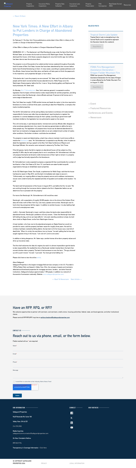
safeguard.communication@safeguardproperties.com (30, 433)
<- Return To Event (19, 16)
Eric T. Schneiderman (28, 90)
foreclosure (24, 140)
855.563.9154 (17, 443)
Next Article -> (76, 279)
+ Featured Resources (99, 108)
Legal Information (76, 463)
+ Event (92, 103)
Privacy (44, 463)
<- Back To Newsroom (60, 279)
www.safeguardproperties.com (53, 274)
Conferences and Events (100, 112)
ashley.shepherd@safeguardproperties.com (55, 317)
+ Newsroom (94, 117)
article (39, 257)
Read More (97, 46)
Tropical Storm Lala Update (103, 34)
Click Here (43, 448)
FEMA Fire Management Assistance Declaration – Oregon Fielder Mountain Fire (105, 69)
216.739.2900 (17, 426)
